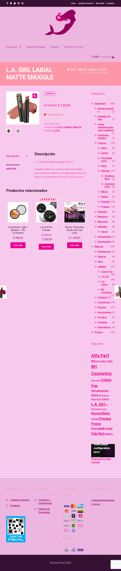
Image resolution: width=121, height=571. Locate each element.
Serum (104, 231)
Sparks (104, 197)
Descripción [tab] (12, 156)
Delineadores (104, 251)
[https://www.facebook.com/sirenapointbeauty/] (7, 3)
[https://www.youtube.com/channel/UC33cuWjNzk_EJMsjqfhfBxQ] (15, 3)
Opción (104, 153)
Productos (11, 47)
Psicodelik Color (102, 428)
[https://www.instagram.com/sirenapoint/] (18, 3)
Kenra (104, 148)
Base (100, 261)
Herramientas (104, 237)
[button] (34, 95)
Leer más (18, 245)
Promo (96, 424)
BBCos (104, 192)
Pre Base (102, 317)
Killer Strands (104, 396)
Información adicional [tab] (13, 166)
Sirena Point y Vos (73, 47)
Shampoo (102, 212)
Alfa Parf (105, 171)
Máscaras (103, 221)
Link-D (104, 409)
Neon (106, 413)
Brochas (102, 307)
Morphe (96, 413)
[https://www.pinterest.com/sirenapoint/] (11, 3)
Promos (99, 332)
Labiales (93, 69)
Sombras (102, 297)
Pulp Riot (105, 202)
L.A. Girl (102, 69)
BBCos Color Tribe (102, 361)
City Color (95, 380)
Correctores (104, 302)
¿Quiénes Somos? (86, 3)
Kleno (104, 166)
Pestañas (102, 322)
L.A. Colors (103, 399)
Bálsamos (103, 216)
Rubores (102, 256)
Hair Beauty (100, 103)
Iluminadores (104, 327)
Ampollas (102, 226)
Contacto (110, 3)
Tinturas (102, 143)
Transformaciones (35, 47)
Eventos (54, 47)
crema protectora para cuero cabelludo (106, 127)
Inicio (73, 3)
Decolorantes (104, 242)
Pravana (105, 207)
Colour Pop (106, 271)
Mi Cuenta (100, 3)
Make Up (82, 69)
